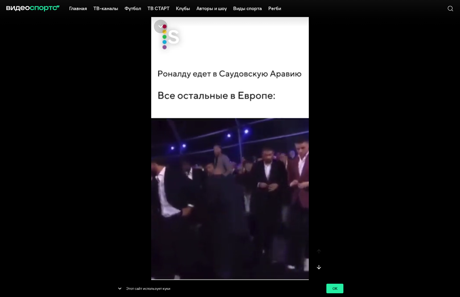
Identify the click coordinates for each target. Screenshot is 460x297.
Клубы (183, 8)
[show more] (119, 288)
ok (335, 288)
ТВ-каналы (105, 8)
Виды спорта (247, 8)
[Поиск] (450, 8)
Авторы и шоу (211, 8)
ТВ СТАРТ (158, 8)
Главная (78, 8)
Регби (274, 8)
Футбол (133, 8)
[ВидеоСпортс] (33, 8)
